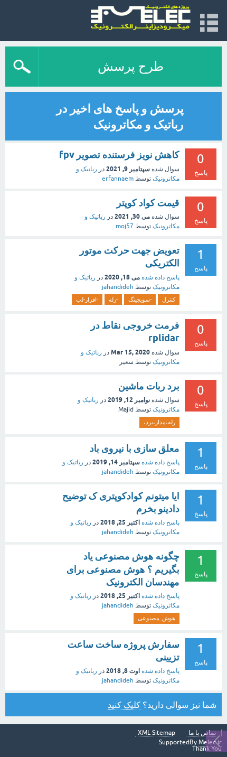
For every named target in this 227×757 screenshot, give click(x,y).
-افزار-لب (87, 299)
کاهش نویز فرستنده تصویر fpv (119, 154)
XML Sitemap (156, 733)
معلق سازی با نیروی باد (134, 448)
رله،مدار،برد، (159, 422)
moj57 (125, 226)
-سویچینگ (140, 299)
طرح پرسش (131, 66)
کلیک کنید (124, 704)
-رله (113, 299)
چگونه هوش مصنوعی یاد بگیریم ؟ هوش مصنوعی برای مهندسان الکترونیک (123, 568)
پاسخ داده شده (160, 277)
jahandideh (118, 287)
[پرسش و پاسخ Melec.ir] (141, 18)
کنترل (168, 299)
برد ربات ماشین (148, 385)
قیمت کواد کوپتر (148, 202)
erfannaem (118, 178)
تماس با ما (202, 733)
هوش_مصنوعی (156, 618)
